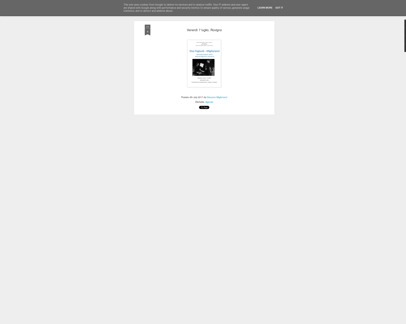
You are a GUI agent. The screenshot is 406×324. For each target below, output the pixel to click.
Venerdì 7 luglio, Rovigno (204, 30)
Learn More (264, 7)
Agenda (209, 101)
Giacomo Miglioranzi (217, 97)
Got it (279, 7)
